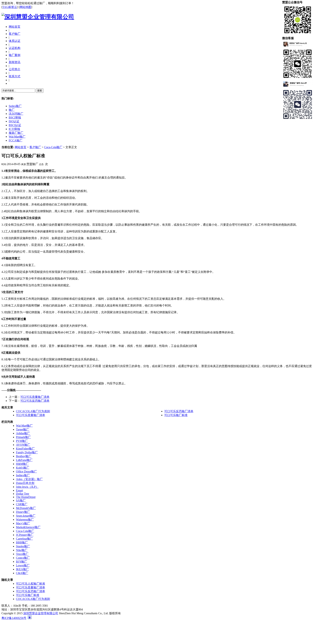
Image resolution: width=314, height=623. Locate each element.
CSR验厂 (21, 504)
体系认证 (14, 40)
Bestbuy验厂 (23, 456)
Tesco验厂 (22, 553)
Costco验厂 (23, 557)
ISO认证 (14, 121)
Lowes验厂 (23, 565)
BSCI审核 (15, 117)
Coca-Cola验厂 (53, 147)
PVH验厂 (22, 440)
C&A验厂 (22, 573)
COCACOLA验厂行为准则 (33, 411)
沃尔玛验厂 (16, 113)
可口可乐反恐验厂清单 (34, 400)
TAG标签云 (9, 7)
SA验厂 (21, 500)
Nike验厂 (21, 550)
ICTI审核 (14, 128)
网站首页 (14, 26)
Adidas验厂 (23, 433)
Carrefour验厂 (24, 538)
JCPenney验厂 (24, 534)
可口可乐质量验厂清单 (34, 396)
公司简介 (14, 69)
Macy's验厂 (23, 523)
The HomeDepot (25, 497)
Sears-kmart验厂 (25, 515)
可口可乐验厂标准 (176, 415)
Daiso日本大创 (25, 482)
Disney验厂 (23, 511)
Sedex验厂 (15, 106)
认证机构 (14, 48)
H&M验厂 (22, 463)
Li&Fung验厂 (24, 460)
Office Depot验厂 (26, 471)
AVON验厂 (23, 444)
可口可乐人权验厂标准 (30, 583)
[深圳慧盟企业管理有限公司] (37, 16)
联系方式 (14, 76)
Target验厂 (22, 429)
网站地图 (25, 7)
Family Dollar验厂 (27, 452)
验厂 (12, 109)
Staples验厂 (23, 546)
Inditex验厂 (23, 475)
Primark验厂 (23, 437)
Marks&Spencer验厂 (28, 527)
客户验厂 (14, 33)
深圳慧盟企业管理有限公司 (40, 613)
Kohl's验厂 (22, 467)
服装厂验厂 (16, 132)
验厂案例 (14, 55)
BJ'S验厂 (21, 561)
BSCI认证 (15, 125)
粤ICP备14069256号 (13, 618)
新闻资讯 (14, 62)
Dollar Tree (22, 493)
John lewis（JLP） (27, 486)
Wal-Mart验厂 (17, 136)
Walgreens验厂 (25, 519)
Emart (19, 490)
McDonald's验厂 (26, 508)
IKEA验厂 (22, 569)
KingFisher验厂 (25, 448)
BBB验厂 (22, 542)
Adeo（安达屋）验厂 (29, 479)
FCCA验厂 (15, 140)
